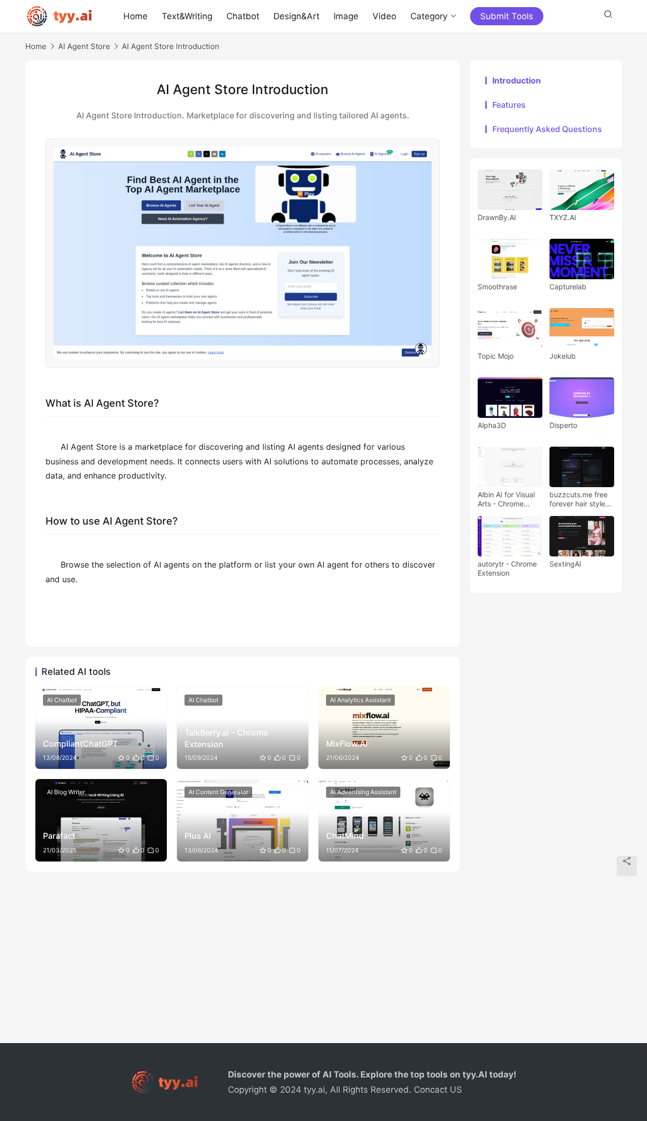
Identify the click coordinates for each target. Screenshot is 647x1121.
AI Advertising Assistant (363, 792)
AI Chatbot (62, 700)
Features (509, 105)
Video (384, 16)
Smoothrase (497, 286)
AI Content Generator (218, 792)
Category (428, 16)
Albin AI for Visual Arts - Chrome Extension (506, 499)
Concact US (438, 1090)
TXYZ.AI (562, 217)
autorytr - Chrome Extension (507, 568)
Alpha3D (492, 425)
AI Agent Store (84, 46)
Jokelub (562, 356)
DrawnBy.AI (497, 217)
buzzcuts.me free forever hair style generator (578, 499)
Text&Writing (187, 16)
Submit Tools (506, 16)
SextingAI (565, 563)
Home (135, 16)
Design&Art (296, 16)
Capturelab (567, 286)
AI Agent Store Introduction (170, 46)
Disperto (563, 425)
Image (346, 16)
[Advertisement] (323, 962)
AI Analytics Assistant (360, 700)
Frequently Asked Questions (547, 129)
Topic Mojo (496, 356)
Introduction (516, 80)
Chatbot (242, 16)
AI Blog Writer (66, 792)
